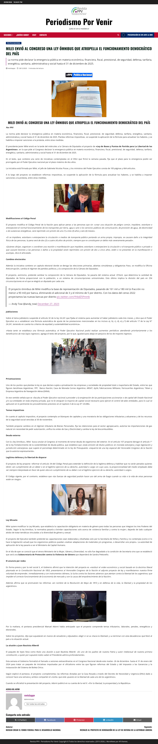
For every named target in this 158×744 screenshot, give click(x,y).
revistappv (11, 68)
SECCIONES (7, 35)
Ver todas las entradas (35, 704)
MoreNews (111, 741)
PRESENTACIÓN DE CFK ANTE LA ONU (140, 35)
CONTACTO (43, 35)
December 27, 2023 (48, 304)
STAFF (34, 35)
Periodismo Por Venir (79, 21)
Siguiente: (116, 728)
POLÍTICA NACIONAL (13, 43)
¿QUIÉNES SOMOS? (22, 35)
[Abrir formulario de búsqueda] (118, 35)
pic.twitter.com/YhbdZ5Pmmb (73, 296)
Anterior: (33, 728)
